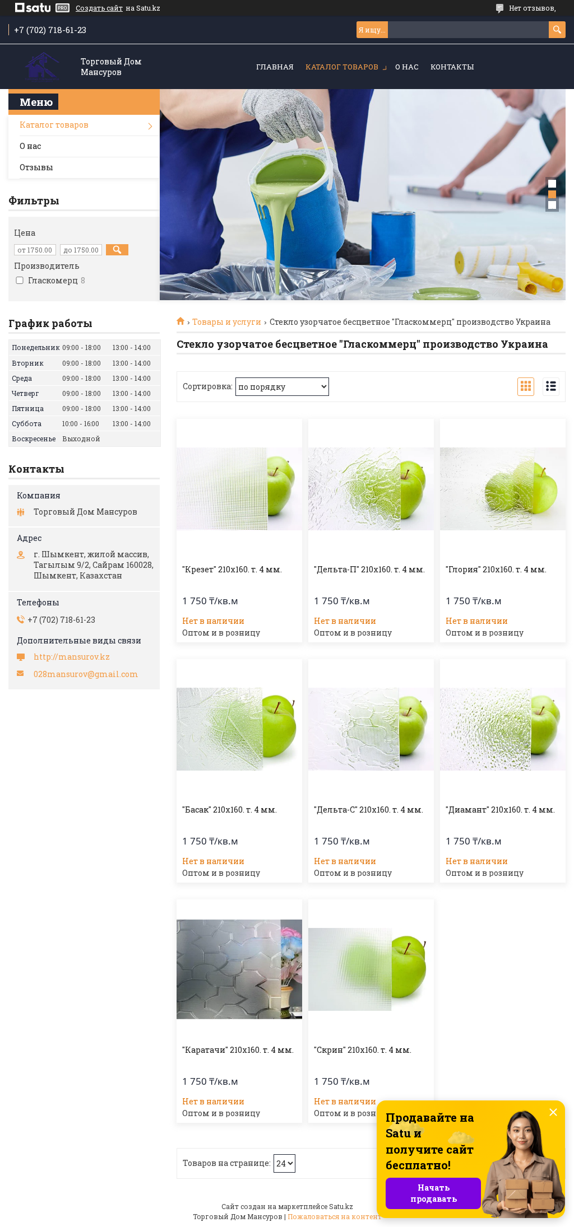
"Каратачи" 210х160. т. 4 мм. (238, 1050)
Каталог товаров (341, 67)
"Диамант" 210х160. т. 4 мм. (500, 810)
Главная (275, 67)
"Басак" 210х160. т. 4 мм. (229, 810)
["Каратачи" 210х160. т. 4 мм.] (239, 969)
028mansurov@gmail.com (86, 674)
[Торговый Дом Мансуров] (42, 67)
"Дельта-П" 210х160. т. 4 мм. (369, 569)
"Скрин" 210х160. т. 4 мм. (362, 1050)
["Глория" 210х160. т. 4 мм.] (503, 489)
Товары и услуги (226, 322)
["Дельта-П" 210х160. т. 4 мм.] (371, 489)
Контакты (452, 67)
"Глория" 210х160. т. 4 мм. (496, 569)
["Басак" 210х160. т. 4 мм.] (239, 729)
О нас (407, 67)
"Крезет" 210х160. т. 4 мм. (232, 569)
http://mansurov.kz (72, 657)
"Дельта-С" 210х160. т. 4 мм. (368, 810)
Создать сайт (99, 8)
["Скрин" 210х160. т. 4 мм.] (371, 969)
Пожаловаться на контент (335, 1216)
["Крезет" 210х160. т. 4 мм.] (239, 489)
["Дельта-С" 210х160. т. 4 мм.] (371, 729)
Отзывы (36, 167)
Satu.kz (341, 1206)
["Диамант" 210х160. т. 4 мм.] (503, 729)
